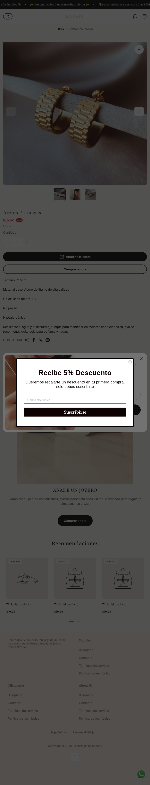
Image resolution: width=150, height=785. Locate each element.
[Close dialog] (130, 362)
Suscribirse (75, 412)
